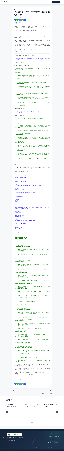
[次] (57, 412)
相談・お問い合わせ (35, 443)
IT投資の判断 (10, 404)
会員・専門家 (35, 439)
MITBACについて (35, 436)
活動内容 (35, 437)
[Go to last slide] (7, 412)
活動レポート (35, 441)
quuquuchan (10, 406)
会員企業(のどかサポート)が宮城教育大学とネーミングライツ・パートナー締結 (42, 392)
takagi (15, 17)
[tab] (31, 422)
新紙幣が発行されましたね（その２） (19, 391)
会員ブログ (15, 9)
